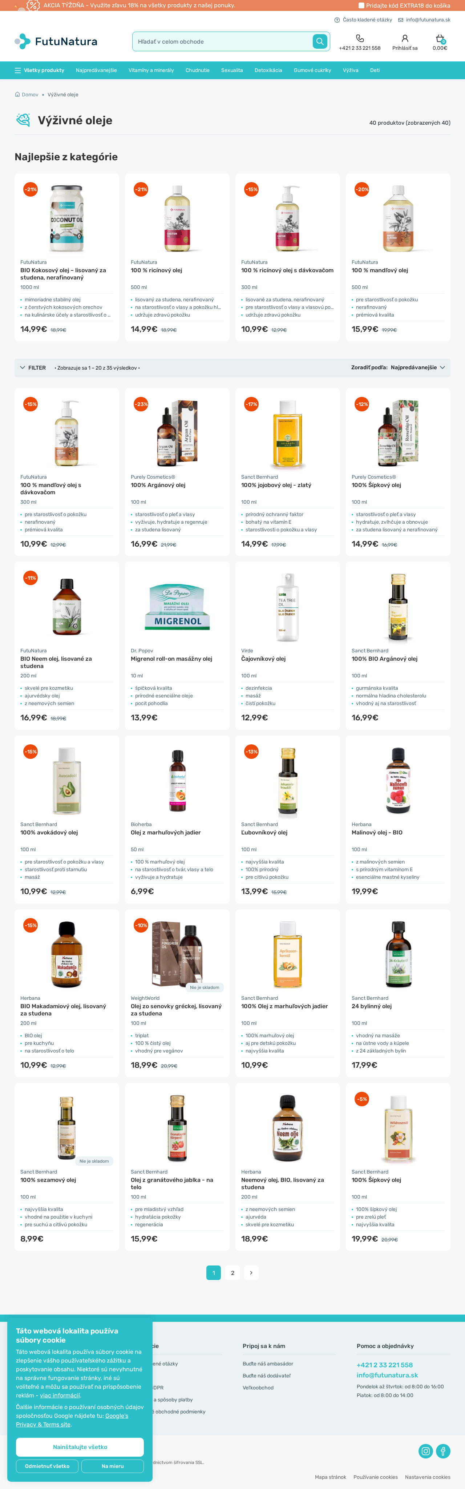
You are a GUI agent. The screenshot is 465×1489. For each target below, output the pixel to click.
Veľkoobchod (258, 1388)
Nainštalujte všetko (80, 1447)
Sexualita (232, 70)
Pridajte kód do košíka (408, 5)
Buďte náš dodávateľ (267, 1376)
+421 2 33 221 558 (385, 1365)
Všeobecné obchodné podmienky (167, 1412)
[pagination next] (251, 1272)
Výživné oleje (63, 95)
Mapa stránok (330, 1477)
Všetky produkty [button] (44, 70)
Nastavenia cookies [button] (427, 1477)
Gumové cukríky (312, 70)
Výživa (351, 70)
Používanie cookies (375, 1477)
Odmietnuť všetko (47, 1466)
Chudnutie (198, 70)
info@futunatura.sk (428, 20)
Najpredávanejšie (96, 70)
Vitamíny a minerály (151, 70)
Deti (375, 70)
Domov (30, 95)
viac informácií (60, 1395)
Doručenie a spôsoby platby (161, 1400)
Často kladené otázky (367, 20)
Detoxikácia (268, 70)
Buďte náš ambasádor (268, 1364)
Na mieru (113, 1466)
